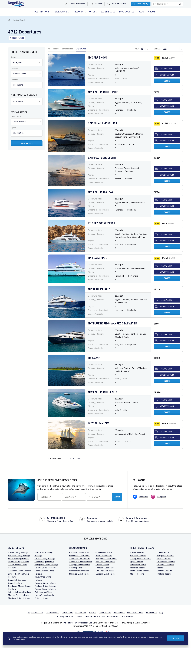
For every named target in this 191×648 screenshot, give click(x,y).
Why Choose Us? (35, 612)
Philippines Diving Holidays (46, 565)
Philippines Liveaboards (106, 558)
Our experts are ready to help (100, 519)
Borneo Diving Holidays (18, 562)
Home (9, 20)
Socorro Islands (102, 565)
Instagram (161, 497)
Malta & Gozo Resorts (140, 571)
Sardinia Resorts (164, 558)
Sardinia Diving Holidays (45, 568)
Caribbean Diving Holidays (19, 571)
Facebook (143, 497)
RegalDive (16, 4)
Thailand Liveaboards (105, 568)
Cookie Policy (128, 616)
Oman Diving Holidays (44, 562)
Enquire (167, 81)
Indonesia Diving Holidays (19, 592)
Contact (98, 4)
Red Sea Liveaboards (105, 562)
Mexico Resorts (137, 574)
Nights (13, 128)
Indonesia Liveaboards (79, 571)
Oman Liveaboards (104, 552)
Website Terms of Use (95, 616)
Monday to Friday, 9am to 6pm (60, 519)
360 (79, 458)
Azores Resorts (137, 552)
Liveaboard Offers (135, 612)
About (151, 12)
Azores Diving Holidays (18, 552)
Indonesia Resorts (138, 565)
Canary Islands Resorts (140, 558)
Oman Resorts (163, 552)
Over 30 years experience (137, 519)
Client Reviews (52, 612)
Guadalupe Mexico (77, 568)
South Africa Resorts (166, 562)
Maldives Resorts (138, 568)
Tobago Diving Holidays (45, 589)
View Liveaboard (167, 75)
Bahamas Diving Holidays (19, 555)
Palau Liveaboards (104, 555)
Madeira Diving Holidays (18, 595)
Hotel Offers (151, 612)
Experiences (108, 12)
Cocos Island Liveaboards (80, 562)
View (136, 49)
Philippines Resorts (165, 555)
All (49, 49)
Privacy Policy (113, 616)
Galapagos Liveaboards (79, 565)
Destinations (42, 12)
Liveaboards (62, 12)
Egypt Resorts (136, 562)
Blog (141, 12)
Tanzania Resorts (164, 571)
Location (14, 80)
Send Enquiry (142, 4)
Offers (93, 12)
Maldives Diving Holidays (19, 598)
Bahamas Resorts (138, 555)
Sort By (157, 49)
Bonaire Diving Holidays (18, 558)
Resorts (79, 12)
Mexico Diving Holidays (45, 558)
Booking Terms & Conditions (69, 616)
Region (14, 57)
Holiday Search (19, 20)
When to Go (16, 117)
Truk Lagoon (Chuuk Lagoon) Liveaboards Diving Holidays (44, 595)
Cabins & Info (167, 68)
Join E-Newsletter (77, 4)
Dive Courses (126, 12)
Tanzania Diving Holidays (46, 583)
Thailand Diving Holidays (45, 586)
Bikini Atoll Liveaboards (79, 555)
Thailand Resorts (164, 574)
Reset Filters (18, 38)
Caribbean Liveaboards (79, 558)
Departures (81, 49)
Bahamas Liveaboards (79, 552)
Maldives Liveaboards (79, 574)
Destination (15, 69)
